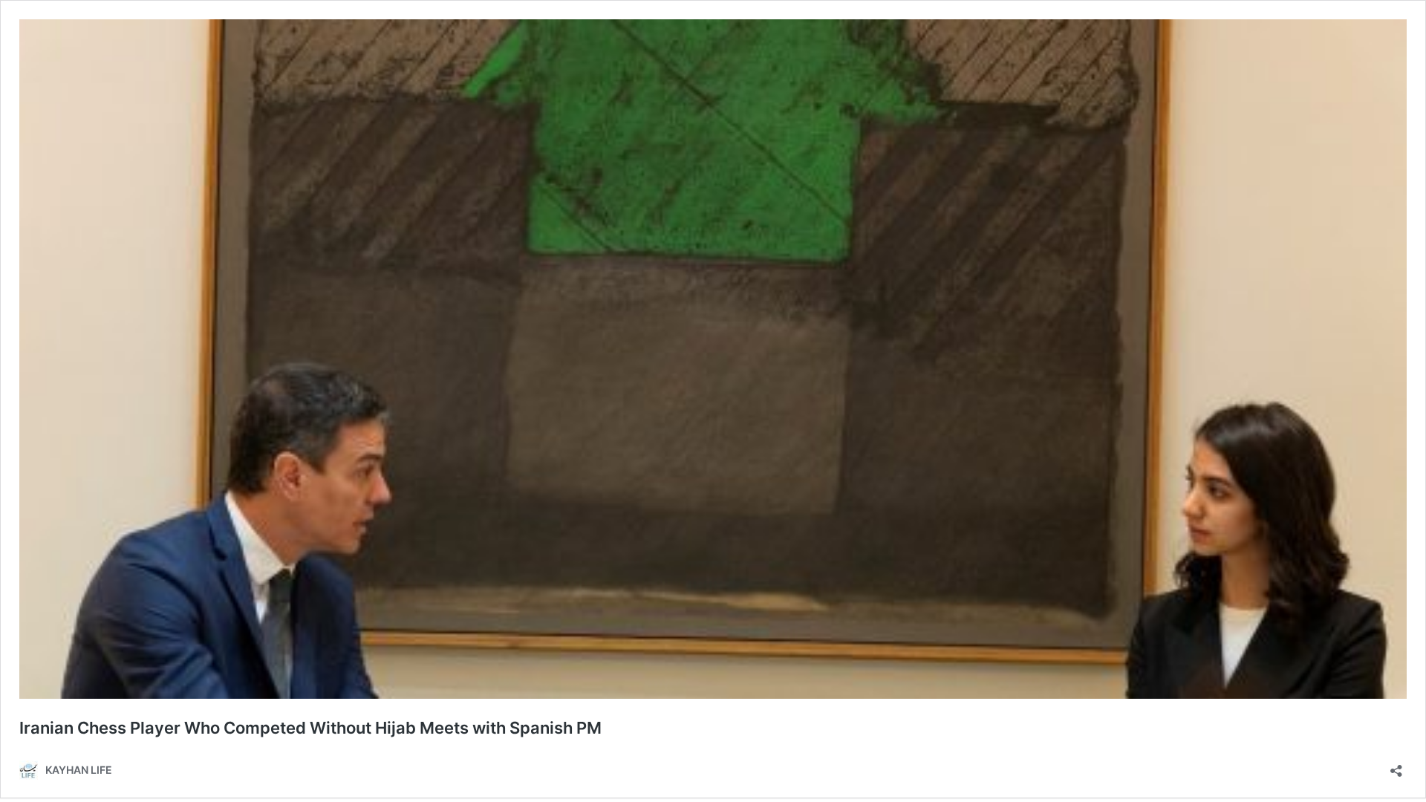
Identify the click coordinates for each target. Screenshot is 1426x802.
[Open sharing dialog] (1396, 765)
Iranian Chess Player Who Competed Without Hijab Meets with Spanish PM (310, 727)
